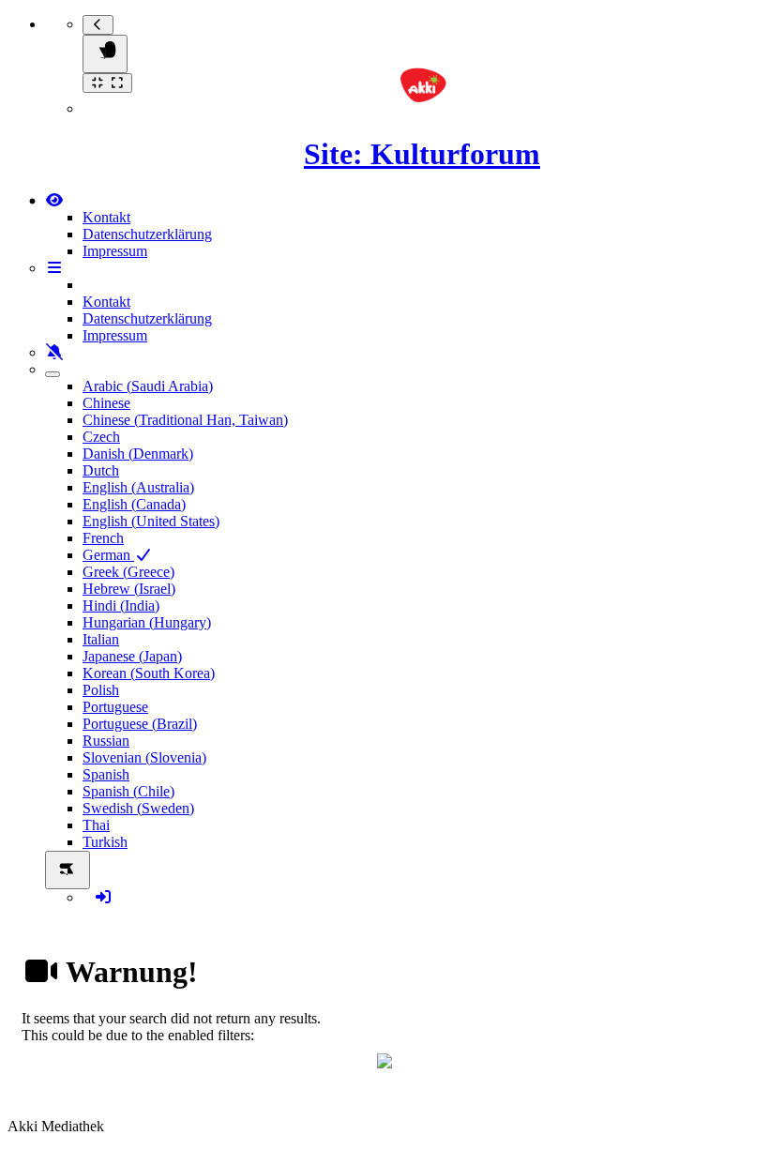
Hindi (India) (121, 605)
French (103, 538)
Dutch (101, 470)
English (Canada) (134, 504)
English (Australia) (138, 487)
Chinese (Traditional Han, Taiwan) (185, 420)
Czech (101, 437)
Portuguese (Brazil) (140, 724)
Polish (101, 690)
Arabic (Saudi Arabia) (148, 386)
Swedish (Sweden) (138, 808)
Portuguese (115, 707)
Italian (101, 639)
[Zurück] (98, 25)
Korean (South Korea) (149, 673)
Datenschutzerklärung (147, 234)
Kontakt (106, 217)
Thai (96, 825)
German (108, 555)
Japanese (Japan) (132, 656)
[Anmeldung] (103, 897)
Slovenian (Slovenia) (144, 757)
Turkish (105, 842)
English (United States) (151, 521)
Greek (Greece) (128, 572)
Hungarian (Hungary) (147, 622)
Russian (106, 741)
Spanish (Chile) (128, 791)
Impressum (115, 251)
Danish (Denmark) (138, 454)
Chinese (106, 403)
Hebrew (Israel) (129, 589)
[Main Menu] (105, 54)
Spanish (106, 774)
